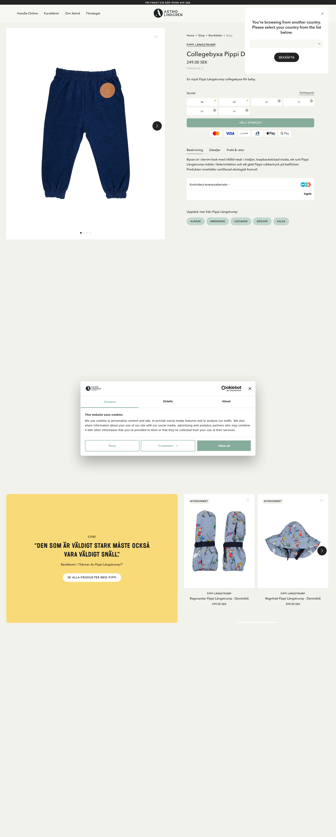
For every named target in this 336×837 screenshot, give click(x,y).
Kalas (281, 221)
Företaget (93, 13)
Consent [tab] (110, 402)
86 (234, 111)
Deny (112, 445)
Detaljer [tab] (214, 150)
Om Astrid (72, 13)
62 (234, 102)
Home (190, 35)
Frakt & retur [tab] (235, 150)
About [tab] (226, 401)
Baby (229, 35)
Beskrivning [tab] (195, 150)
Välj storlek (250, 122)
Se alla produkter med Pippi (91, 577)
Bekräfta (286, 57)
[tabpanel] (250, 163)
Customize (165, 445)
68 (266, 102)
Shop (201, 35)
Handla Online (27, 13)
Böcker (262, 221)
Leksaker (241, 221)
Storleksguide (306, 92)
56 (202, 102)
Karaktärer (51, 13)
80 (202, 111)
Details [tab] (168, 401)
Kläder (196, 221)
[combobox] (287, 43)
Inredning (217, 221)
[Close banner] (249, 388)
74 (299, 102)
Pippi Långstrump (201, 44)
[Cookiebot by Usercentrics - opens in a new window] (224, 388)
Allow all (224, 445)
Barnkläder (215, 35)
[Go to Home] (168, 13)
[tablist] (250, 150)
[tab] (81, 233)
